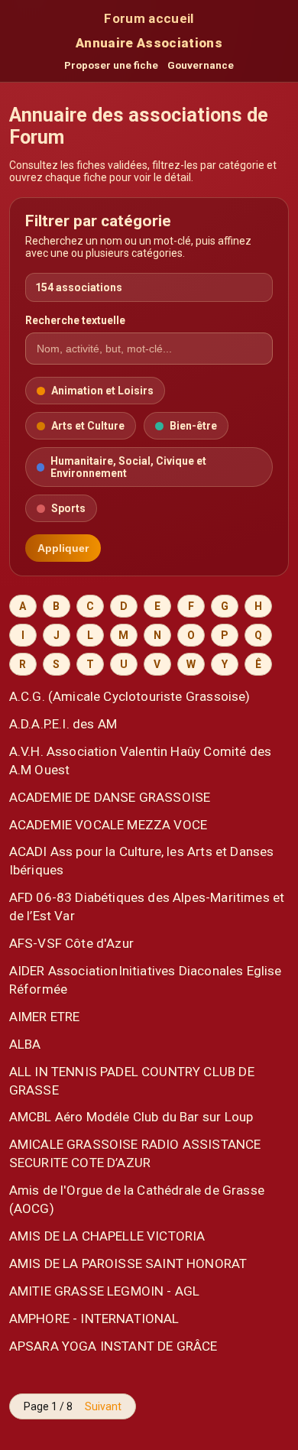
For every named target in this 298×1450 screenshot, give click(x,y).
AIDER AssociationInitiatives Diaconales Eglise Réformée (145, 980)
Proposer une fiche (111, 65)
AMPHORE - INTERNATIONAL (94, 1318)
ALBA (25, 1044)
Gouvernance (200, 65)
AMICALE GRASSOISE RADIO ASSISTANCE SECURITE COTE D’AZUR (135, 1153)
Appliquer (63, 548)
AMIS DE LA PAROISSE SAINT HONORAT (128, 1263)
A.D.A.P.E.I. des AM (63, 723)
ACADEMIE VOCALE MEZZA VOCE (108, 824)
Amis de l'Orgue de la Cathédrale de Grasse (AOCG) (136, 1199)
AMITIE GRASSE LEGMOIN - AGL (104, 1291)
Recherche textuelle (75, 320)
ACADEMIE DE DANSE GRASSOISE (110, 797)
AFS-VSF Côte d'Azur (71, 943)
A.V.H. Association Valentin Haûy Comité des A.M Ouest (140, 760)
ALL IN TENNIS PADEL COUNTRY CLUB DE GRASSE (131, 1081)
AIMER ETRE (44, 1016)
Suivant (103, 1406)
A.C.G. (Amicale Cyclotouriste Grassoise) (130, 696)
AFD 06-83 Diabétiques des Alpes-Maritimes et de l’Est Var (147, 906)
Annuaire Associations (149, 42)
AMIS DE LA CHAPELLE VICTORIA (107, 1236)
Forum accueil (148, 18)
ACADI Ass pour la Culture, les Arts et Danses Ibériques (141, 860)
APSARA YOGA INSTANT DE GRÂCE (113, 1346)
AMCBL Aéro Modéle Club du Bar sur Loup (131, 1116)
